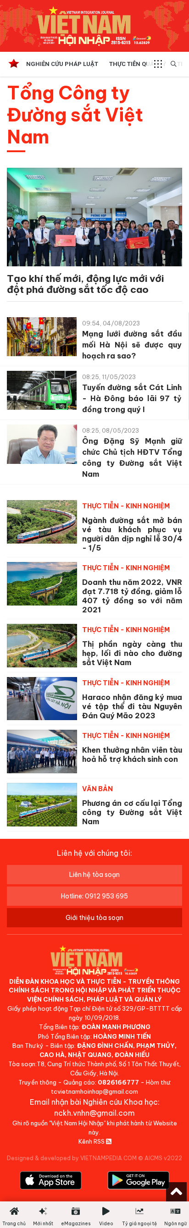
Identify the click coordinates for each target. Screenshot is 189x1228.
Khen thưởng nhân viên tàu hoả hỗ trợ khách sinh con (132, 754)
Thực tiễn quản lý (137, 64)
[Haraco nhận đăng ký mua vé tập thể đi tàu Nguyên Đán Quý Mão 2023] (42, 699)
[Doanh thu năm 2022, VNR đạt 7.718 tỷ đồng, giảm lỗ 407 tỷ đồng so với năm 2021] (42, 584)
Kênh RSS (92, 1141)
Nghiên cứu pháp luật (62, 64)
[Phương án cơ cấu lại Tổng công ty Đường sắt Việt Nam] (42, 804)
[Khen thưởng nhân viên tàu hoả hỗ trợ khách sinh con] (42, 751)
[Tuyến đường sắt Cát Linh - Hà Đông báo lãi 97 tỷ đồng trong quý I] (42, 392)
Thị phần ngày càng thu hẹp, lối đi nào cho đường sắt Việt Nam (132, 653)
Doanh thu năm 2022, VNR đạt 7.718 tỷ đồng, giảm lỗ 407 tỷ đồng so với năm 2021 (132, 596)
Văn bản (97, 789)
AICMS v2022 (163, 1158)
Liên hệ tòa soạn (94, 874)
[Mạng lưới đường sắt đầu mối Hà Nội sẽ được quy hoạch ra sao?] (42, 339)
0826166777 (118, 1082)
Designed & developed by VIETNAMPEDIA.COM (72, 1158)
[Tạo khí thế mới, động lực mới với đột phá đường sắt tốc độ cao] (94, 225)
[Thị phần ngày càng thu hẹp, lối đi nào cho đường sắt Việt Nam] (42, 645)
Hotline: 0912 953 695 (94, 896)
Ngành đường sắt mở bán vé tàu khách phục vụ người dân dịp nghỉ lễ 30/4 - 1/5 (132, 534)
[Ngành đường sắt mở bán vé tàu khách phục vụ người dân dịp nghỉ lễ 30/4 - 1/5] (42, 522)
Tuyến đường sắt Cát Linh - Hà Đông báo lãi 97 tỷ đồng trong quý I (132, 398)
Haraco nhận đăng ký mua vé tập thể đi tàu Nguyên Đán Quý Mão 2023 (132, 706)
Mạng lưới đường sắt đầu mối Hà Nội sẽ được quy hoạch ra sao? (132, 344)
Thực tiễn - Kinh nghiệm (126, 506)
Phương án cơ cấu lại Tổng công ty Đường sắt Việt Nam (132, 812)
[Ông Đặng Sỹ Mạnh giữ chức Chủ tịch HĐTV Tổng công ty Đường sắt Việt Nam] (42, 446)
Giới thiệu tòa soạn (94, 918)
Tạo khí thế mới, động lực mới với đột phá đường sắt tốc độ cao (85, 284)
